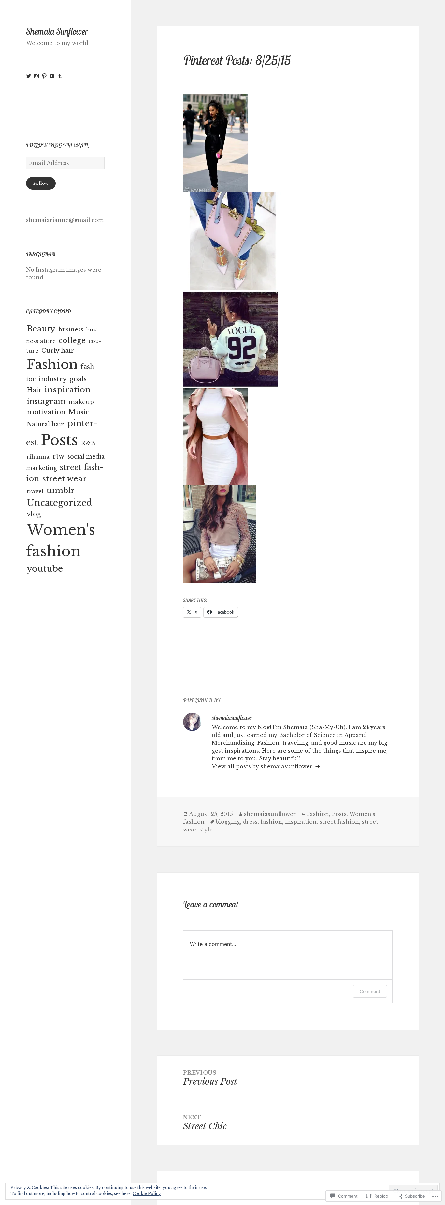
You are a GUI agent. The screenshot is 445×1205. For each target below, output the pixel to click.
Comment (370, 991)
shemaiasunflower (270, 814)
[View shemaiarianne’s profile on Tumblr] (60, 76)
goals (78, 379)
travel (35, 491)
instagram (46, 401)
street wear (64, 478)
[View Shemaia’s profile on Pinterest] (44, 76)
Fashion (52, 365)
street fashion (339, 821)
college (72, 340)
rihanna (38, 456)
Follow (41, 183)
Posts (59, 440)
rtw (58, 456)
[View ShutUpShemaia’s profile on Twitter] (28, 76)
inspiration (67, 390)
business (70, 329)
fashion (271, 821)
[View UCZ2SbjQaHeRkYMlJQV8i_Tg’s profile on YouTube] (52, 76)
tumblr (61, 490)
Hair (34, 390)
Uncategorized (59, 502)
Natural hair (45, 424)
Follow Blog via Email (57, 145)
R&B (88, 443)
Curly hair (57, 350)
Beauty (41, 329)
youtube (45, 568)
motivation (46, 412)
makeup (81, 401)
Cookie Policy (147, 1193)
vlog (34, 514)
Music (78, 412)
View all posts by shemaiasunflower (263, 766)
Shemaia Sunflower (57, 31)
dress (250, 821)
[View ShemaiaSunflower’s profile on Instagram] (36, 76)
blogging (228, 821)
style (206, 829)
